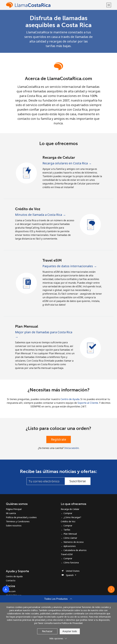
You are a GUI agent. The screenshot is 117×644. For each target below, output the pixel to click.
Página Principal (13, 509)
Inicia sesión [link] (71, 448)
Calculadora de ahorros (75, 550)
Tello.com (11, 591)
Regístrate (58, 439)
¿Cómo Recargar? (72, 517)
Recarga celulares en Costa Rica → (67, 163)
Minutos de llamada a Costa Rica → (40, 215)
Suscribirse (77, 481)
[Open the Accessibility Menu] (5, 589)
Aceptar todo (69, 631)
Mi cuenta (11, 513)
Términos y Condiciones (18, 521)
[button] (108, 5)
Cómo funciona (71, 562)
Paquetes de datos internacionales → (70, 266)
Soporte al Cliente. (88, 402)
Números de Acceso (74, 542)
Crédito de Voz (68, 521)
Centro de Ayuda (70, 399)
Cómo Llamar (70, 537)
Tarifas (67, 529)
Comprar (68, 513)
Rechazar (47, 631)
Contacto (10, 580)
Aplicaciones (70, 546)
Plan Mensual (70, 533)
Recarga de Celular (70, 509)
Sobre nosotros (13, 525)
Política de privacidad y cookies (21, 517)
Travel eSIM (67, 554)
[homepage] (56, 5)
